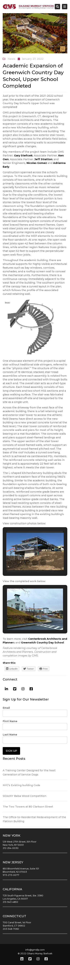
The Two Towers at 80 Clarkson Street (28, 806)
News (11, 58)
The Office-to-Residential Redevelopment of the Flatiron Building (34, 819)
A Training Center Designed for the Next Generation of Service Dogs (29, 772)
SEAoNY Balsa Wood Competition (24, 796)
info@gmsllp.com (35, 949)
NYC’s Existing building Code (21, 785)
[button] (27, 562)
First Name (10, 721)
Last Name (10, 734)
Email (6, 707)
